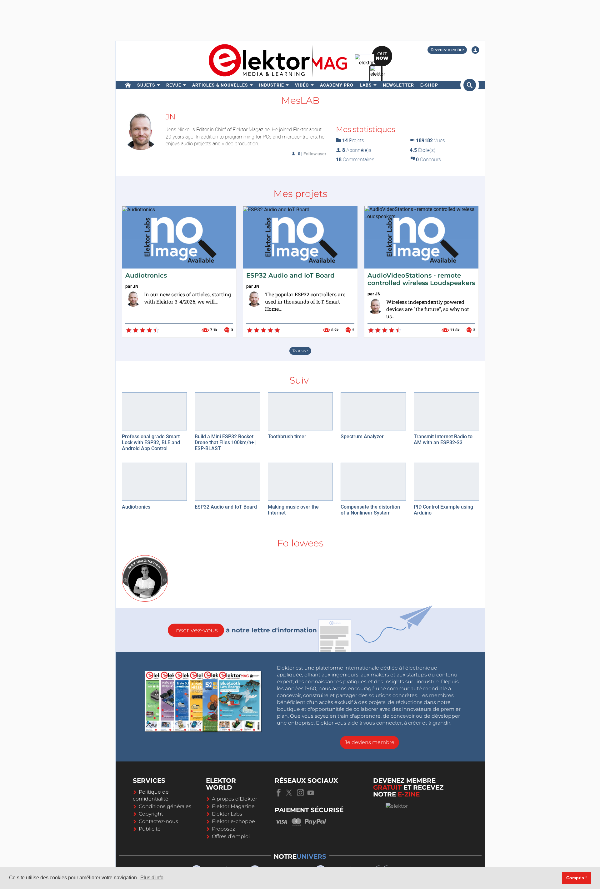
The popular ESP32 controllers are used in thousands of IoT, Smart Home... (305, 301)
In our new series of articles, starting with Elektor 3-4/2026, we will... (187, 298)
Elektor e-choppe (233, 821)
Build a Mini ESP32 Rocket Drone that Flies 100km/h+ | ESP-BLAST (226, 442)
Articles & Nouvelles (220, 85)
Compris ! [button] (576, 877)
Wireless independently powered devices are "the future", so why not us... (427, 309)
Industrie (271, 85)
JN (135, 286)
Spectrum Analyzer (362, 436)
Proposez (223, 829)
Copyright (151, 814)
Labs (366, 85)
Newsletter (398, 85)
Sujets (146, 85)
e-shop (429, 85)
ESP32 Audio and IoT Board (290, 275)
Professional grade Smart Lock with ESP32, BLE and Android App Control (151, 442)
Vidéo (302, 85)
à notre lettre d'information (245, 630)
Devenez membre (447, 49)
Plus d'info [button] (151, 877)
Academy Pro (336, 85)
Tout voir (300, 351)
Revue (173, 85)
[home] (127, 85)
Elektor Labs (227, 814)
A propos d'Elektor (234, 799)
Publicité (150, 829)
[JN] (133, 299)
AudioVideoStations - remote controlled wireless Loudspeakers (421, 279)
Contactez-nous (158, 821)
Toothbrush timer (287, 436)
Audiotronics (146, 275)
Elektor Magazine (233, 806)
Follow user (314, 153)
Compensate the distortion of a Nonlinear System (370, 510)
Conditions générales (165, 806)
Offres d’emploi (231, 836)
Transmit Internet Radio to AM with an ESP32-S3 (443, 439)
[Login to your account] (475, 50)
